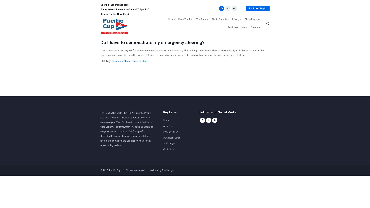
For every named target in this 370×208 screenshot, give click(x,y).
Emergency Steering (122, 61)
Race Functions (140, 61)
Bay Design (168, 170)
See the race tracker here (114, 4)
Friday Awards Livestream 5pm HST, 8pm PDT (124, 9)
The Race (201, 19)
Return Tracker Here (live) (114, 14)
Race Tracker (185, 19)
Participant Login (171, 137)
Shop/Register (253, 19)
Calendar (256, 27)
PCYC (117, 131)
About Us (168, 126)
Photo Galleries (220, 19)
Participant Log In (257, 8)
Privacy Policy (170, 132)
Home (171, 19)
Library (235, 19)
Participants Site (237, 27)
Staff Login (169, 143)
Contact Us (168, 149)
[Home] (114, 27)
